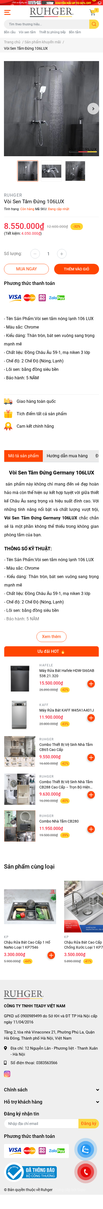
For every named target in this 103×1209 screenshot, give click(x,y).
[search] (94, 24)
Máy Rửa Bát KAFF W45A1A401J (66, 710)
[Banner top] (51, 2)
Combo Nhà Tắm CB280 (59, 821)
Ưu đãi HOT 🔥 (51, 651)
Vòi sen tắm (27, 32)
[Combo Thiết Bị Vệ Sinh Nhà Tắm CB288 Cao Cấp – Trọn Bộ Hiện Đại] (19, 789)
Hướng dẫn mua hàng (67, 455)
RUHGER (13, 195)
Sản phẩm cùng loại (29, 866)
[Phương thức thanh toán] (36, 297)
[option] (51, 108)
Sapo (81, 1190)
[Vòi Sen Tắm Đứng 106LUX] (51, 108)
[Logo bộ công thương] (30, 1172)
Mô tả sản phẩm (23, 455)
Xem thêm (51, 636)
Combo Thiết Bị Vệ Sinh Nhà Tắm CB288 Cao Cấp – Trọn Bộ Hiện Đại (66, 787)
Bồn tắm (75, 32)
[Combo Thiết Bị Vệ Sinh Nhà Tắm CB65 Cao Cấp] (19, 751)
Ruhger (47, 1190)
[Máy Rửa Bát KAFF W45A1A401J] (19, 715)
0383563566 (46, 1062)
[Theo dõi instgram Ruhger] (7, 1073)
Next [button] (93, 108)
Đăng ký (88, 1123)
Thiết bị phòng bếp (52, 32)
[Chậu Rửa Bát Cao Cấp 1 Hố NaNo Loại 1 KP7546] (30, 906)
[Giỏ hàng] (92, 12)
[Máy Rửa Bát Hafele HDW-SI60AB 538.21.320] (19, 678)
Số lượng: (13, 253)
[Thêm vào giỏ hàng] (91, 683)
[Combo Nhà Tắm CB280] (19, 826)
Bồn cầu (10, 32)
